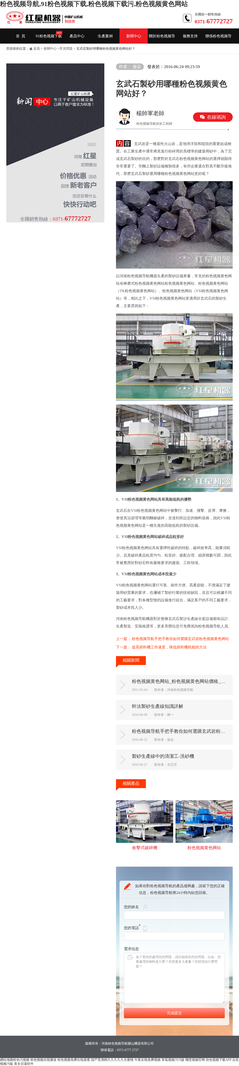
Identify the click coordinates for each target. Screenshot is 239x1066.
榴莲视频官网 (195, 1060)
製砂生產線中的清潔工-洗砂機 (163, 756)
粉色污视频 (21, 1060)
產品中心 (77, 36)
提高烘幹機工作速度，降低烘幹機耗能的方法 (169, 647)
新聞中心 (133, 36)
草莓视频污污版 (173, 1060)
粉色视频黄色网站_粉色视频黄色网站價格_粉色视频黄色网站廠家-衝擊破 (180, 681)
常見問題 (66, 48)
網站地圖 (6, 1060)
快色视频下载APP (218, 1060)
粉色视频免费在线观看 (73, 1060)
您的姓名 (131, 907)
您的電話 (131, 928)
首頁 (36, 48)
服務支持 (190, 36)
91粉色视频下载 (49, 36)
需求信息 (131, 949)
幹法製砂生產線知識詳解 (157, 706)
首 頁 (20, 36)
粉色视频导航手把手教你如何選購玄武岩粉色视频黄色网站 (180, 639)
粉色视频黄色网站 (204, 847)
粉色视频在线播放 (43, 1060)
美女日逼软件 (24, 1064)
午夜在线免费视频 (147, 1060)
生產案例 (105, 36)
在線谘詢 (216, 117)
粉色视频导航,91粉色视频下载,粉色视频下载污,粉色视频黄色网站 (94, 3)
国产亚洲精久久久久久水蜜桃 (112, 1060)
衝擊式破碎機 (144, 847)
